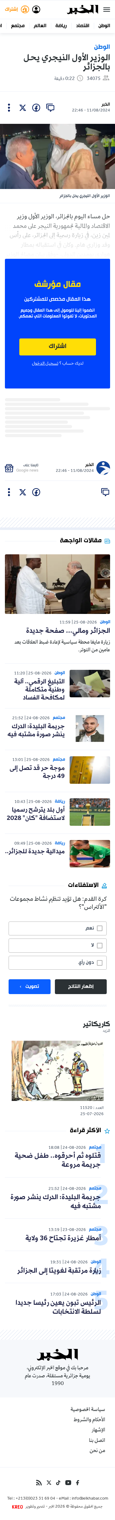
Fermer (106, 9)
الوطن (104, 26)
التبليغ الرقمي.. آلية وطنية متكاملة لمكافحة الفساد (39, 690)
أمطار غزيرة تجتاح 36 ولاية (63, 1238)
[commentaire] (50, 108)
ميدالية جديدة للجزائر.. (35, 851)
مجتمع (18, 26)
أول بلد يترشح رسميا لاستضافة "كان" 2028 (36, 814)
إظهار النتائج (81, 986)
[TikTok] (58, 1482)
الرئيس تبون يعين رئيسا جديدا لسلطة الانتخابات (58, 1307)
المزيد (106, 1031)
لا (92, 945)
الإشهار (98, 1430)
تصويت (32, 986)
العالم (40, 26)
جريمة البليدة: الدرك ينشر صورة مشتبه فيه (36, 730)
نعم (90, 928)
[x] (22, 108)
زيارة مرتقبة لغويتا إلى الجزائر (59, 1271)
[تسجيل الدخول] (36, 10)
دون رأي (86, 962)
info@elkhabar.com (90, 1499)
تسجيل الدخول (45, 363)
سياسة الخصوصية (88, 1410)
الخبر (106, 104)
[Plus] (9, 108)
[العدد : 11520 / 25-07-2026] (58, 1071)
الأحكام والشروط (89, 1420)
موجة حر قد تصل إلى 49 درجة (37, 772)
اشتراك (58, 346)
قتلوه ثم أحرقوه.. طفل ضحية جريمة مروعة (58, 1160)
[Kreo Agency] (18, 1507)
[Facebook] (77, 1482)
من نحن (97, 1451)
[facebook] (36, 108)
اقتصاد (82, 26)
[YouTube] (68, 1482)
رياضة (61, 26)
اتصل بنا (97, 1441)
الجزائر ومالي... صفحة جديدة (68, 631)
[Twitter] (49, 1482)
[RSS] (39, 1482)
